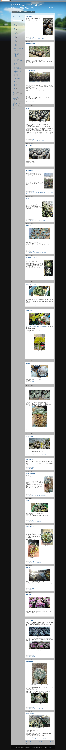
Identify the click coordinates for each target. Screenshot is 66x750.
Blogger (50, 747)
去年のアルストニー (30, 526)
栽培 (37, 220)
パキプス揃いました (30, 70)
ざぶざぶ (28, 198)
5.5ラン (28, 388)
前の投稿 (51, 741)
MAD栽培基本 (15, 98)
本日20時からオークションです (33, 170)
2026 (15, 24)
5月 (15, 41)
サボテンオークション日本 (17, 16)
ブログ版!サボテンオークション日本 (26, 5)
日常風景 (42, 38)
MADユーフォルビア (47, 192)
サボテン (30, 38)
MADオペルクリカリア (16, 93)
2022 (15, 29)
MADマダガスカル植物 (39, 192)
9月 (15, 36)
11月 (15, 33)
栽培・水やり (41, 220)
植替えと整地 (29, 16)
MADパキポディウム (32, 192)
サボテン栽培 (34, 38)
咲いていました (29, 620)
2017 (15, 85)
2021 (15, 31)
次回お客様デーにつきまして (32, 43)
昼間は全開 (28, 594)
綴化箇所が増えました (31, 310)
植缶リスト (32, 11)
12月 (15, 32)
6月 (15, 40)
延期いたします (29, 459)
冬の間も (28, 363)
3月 (15, 44)
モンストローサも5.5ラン (32, 284)
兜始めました (29, 145)
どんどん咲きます (30, 436)
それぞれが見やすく (30, 661)
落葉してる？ (29, 225)
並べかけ (28, 108)
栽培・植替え (39, 38)
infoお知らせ (31, 468)
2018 (15, 84)
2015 (15, 88)
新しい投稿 (28, 741)
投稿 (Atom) (30, 743)
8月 (15, 37)
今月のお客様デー (26, 11)
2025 (15, 25)
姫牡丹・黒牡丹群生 (30, 473)
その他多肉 (30, 521)
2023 (15, 28)
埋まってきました (30, 713)
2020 (15, 81)
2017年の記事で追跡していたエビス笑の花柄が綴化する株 (36, 326)
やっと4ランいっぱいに (31, 257)
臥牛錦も (28, 500)
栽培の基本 (19, 11)
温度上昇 (28, 567)
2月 (15, 45)
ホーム (14, 11)
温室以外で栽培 (15, 103)
